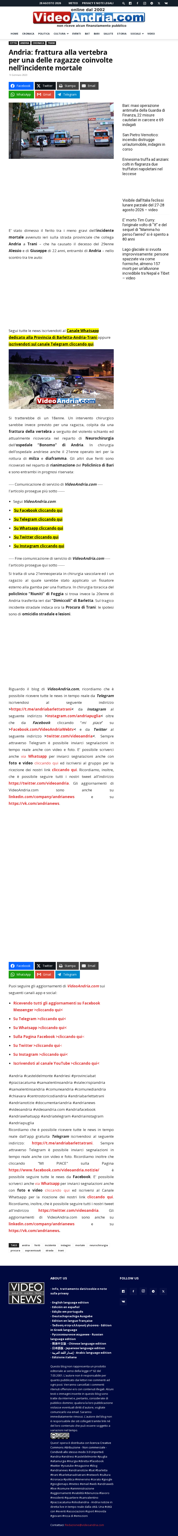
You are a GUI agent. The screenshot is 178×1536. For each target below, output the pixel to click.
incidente (50, 1245)
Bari (97, 33)
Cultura (60, 33)
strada (49, 1250)
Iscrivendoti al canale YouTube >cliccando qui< (56, 1063)
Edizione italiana (64, 1357)
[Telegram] (151, 3)
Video (151, 33)
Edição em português (67, 1311)
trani (61, 1250)
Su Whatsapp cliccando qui (38, 528)
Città (13, 43)
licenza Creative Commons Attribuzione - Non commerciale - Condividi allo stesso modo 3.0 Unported (80, 1447)
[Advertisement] (61, 194)
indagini (66, 1245)
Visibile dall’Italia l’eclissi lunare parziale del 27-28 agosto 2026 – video (143, 205)
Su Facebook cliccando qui (38, 510)
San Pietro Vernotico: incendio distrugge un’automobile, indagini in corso (143, 142)
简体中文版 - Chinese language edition (79, 1343)
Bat (87, 33)
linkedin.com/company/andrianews (41, 796)
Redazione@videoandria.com (84, 1525)
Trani (51, 43)
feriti (37, 1245)
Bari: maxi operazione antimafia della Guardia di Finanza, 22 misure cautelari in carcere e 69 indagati (143, 115)
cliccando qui (46, 763)
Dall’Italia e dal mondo (143, 191)
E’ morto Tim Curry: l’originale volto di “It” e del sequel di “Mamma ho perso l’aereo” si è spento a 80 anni (145, 229)
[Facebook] (137, 3)
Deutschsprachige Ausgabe (72, 1316)
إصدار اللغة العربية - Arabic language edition (81, 1353)
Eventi (76, 33)
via (35, 756)
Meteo (73, 3)
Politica (44, 33)
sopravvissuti (33, 1250)
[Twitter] (159, 3)
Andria (24, 43)
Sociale (135, 33)
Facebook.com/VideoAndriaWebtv (42, 729)
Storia (122, 33)
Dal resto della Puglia (142, 96)
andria (26, 1245)
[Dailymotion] (130, 3)
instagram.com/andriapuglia (74, 715)
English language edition (70, 1302)
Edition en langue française (72, 1321)
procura (15, 1250)
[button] (123, 3)
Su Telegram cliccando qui (38, 519)
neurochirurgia (99, 1245)
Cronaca (28, 33)
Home (14, 33)
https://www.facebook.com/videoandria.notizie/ (54, 1169)
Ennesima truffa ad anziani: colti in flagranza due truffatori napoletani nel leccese (145, 166)
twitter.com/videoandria (69, 736)
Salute (108, 33)
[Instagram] (144, 3)
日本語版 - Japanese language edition (78, 1348)
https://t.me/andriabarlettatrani (41, 709)
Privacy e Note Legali (98, 3)
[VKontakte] (166, 3)
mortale (80, 1245)
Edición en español (65, 1307)
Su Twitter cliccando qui (36, 537)
